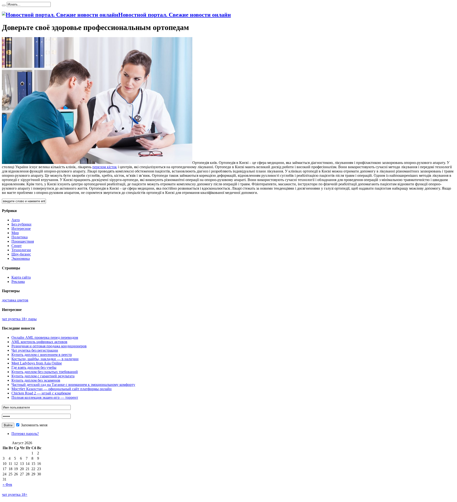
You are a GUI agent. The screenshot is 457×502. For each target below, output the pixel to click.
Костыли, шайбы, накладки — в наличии (45, 359)
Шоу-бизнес (21, 254)
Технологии (21, 250)
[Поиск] (4, 5)
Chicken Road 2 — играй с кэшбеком (41, 393)
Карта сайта (21, 277)
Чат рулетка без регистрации (34, 350)
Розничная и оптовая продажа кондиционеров (49, 346)
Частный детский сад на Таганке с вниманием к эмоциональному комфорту (73, 385)
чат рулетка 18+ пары (19, 319)
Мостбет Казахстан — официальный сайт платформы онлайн (61, 389)
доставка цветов (15, 300)
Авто (15, 220)
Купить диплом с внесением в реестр (41, 355)
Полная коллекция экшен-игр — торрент (44, 397)
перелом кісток (104, 167)
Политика (19, 237)
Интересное (21, 228)
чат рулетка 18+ (14, 494)
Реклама (18, 282)
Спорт (16, 246)
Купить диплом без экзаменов (35, 380)
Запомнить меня (33, 425)
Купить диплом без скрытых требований (44, 372)
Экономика (20, 258)
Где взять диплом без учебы (33, 367)
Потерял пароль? (25, 434)
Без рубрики (21, 224)
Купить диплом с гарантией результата (43, 376)
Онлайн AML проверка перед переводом (44, 337)
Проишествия (22, 241)
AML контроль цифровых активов (39, 342)
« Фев (7, 484)
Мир (15, 233)
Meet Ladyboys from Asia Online (36, 363)
